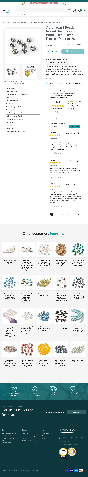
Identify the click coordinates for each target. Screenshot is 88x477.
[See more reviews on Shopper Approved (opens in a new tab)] (61, 153)
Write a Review (74, 127)
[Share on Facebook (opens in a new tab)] (55, 153)
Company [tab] (5, 430)
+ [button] (56, 51)
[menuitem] (21, 14)
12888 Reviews (59, 108)
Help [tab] (44, 430)
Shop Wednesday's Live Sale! (44, 3)
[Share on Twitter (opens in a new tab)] (58, 153)
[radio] (74, 101)
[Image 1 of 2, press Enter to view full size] (23, 46)
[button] (74, 11)
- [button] (48, 51)
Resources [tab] (26, 430)
